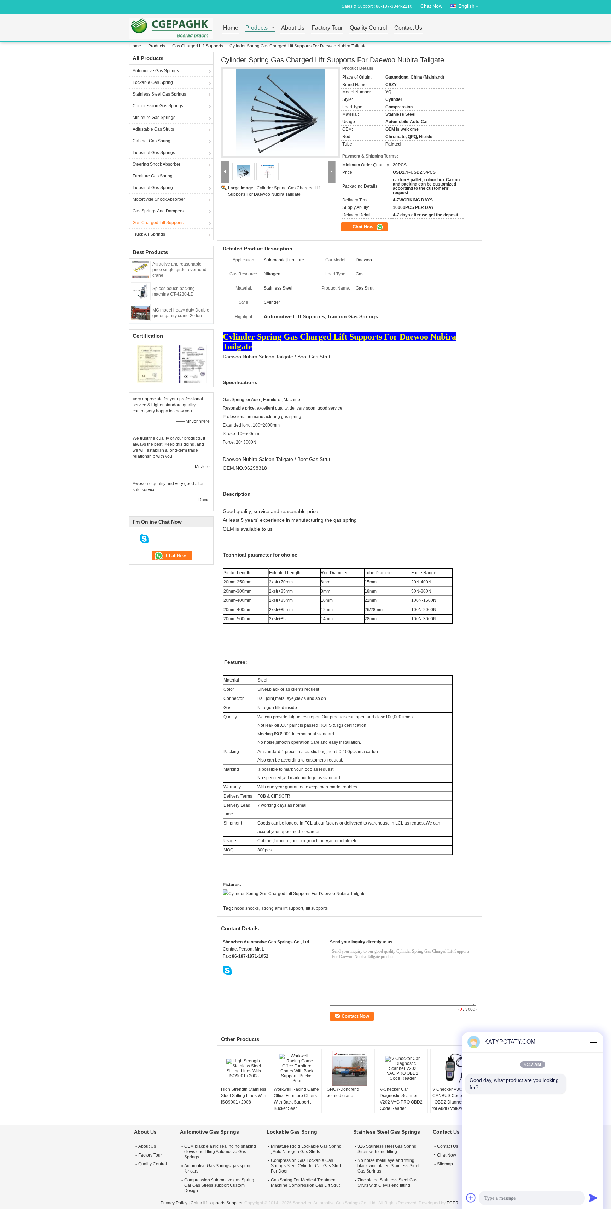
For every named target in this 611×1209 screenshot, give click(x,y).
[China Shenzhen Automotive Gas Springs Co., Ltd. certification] (150, 363)
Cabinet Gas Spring (151, 140)
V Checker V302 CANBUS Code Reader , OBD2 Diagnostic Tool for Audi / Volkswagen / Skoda (455, 1102)
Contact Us (408, 28)
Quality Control (368, 28)
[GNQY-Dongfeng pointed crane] (349, 1068)
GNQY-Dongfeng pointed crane (343, 1092)
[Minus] (593, 1042)
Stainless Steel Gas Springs (159, 94)
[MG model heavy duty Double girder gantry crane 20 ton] (140, 312)
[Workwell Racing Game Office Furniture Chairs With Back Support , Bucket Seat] (296, 1068)
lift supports (317, 908)
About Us (292, 28)
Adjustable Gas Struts (153, 129)
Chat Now (431, 6)
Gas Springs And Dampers (158, 211)
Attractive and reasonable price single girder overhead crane (179, 270)
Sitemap (445, 1164)
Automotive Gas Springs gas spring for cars (218, 1168)
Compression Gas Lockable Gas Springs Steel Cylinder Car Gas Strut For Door (306, 1166)
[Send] (593, 1197)
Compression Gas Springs (158, 105)
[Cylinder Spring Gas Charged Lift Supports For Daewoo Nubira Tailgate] (280, 112)
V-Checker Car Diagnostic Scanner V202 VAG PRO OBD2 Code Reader (401, 1099)
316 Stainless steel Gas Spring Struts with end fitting (387, 1149)
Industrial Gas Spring (153, 187)
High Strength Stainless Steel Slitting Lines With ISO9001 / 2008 (243, 1096)
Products (256, 28)
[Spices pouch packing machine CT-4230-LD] (140, 290)
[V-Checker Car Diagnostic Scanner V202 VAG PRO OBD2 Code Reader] (402, 1068)
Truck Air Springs (149, 234)
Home (230, 28)
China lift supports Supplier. (217, 1203)
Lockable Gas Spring (153, 82)
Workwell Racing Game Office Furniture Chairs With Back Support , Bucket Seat (296, 1099)
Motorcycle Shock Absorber (159, 199)
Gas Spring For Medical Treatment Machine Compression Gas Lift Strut (305, 1182)
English (466, 6)
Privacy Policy (174, 1203)
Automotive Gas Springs (156, 70)
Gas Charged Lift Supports (197, 46)
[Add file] (471, 1197)
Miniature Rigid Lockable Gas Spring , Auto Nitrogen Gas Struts (306, 1149)
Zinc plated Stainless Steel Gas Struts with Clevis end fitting (387, 1182)
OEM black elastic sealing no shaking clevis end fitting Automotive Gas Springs (220, 1151)
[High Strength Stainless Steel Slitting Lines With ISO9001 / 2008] (244, 1068)
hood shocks (246, 908)
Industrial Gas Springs (154, 152)
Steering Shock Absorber (156, 164)
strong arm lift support (282, 908)
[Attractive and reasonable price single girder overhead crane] (140, 269)
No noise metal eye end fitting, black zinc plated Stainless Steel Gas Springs (388, 1166)
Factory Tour (327, 28)
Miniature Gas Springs (154, 117)
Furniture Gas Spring (153, 175)
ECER (453, 1203)
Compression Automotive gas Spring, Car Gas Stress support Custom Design (219, 1185)
